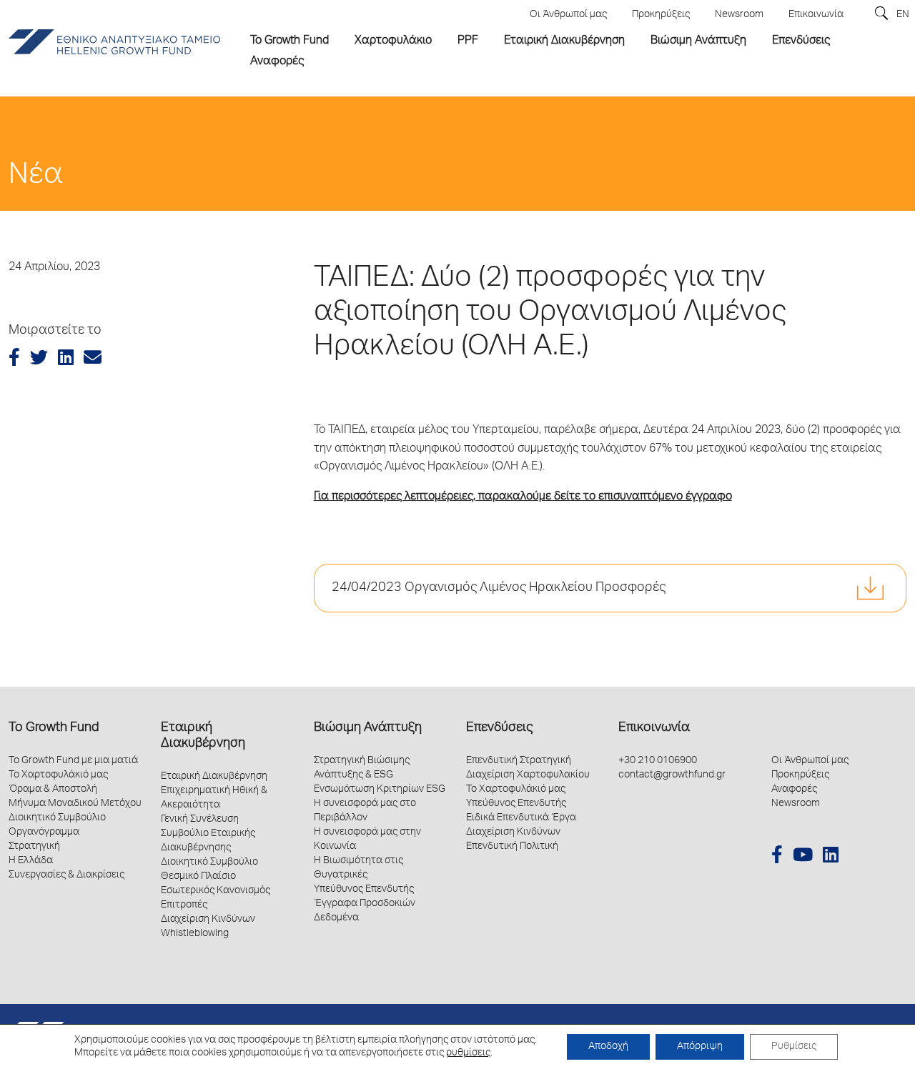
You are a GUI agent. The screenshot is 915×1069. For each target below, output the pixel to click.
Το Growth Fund (54, 728)
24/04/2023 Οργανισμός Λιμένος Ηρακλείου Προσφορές (499, 588)
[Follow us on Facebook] (777, 857)
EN (902, 15)
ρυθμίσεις (468, 1053)
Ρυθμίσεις (793, 1047)
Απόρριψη (700, 1047)
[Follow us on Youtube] (803, 857)
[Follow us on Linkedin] (831, 857)
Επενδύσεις (499, 728)
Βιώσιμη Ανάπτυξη (368, 728)
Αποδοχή (608, 1047)
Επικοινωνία (654, 728)
